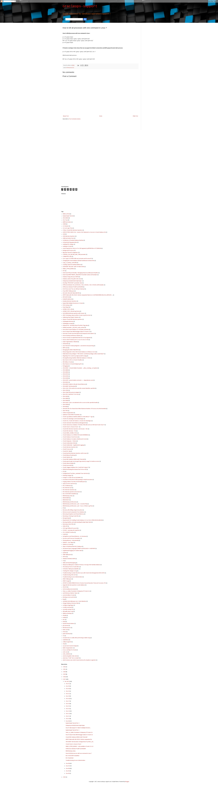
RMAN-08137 (66, 500)
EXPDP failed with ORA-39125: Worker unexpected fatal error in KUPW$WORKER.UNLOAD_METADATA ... (88, 295)
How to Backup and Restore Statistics (72, 335)
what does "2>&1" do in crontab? (71, 658)
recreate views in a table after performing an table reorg (76, 637)
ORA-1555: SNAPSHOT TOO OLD (71, 394)
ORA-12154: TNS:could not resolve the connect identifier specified (79, 388)
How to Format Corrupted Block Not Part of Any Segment (77, 337)
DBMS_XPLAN (66, 214)
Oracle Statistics (67, 457)
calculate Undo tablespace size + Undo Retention (74, 601)
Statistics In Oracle (67, 544)
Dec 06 (68, 768)
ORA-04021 (65, 382)
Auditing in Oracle (67, 246)
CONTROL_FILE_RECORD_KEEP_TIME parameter (74, 254)
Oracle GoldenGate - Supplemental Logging (73, 445)
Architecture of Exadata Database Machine (73, 240)
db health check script (68, 611)
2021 (64, 669)
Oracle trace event (67, 465)
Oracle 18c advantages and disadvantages (73, 418)
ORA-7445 (65, 410)
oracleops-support (80, 6)
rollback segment (67, 642)
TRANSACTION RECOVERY (69, 558)
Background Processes (68, 250)
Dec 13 (68, 711)
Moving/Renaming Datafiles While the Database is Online (76, 358)
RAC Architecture (67, 485)
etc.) (64, 619)
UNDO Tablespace (67, 579)
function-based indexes (68, 623)
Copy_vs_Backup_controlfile (70, 262)
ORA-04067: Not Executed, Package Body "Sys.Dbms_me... (80, 741)
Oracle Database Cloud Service (70, 437)
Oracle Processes (67, 449)
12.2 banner (66, 226)
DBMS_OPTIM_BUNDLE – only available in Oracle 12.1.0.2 (79, 746)
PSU (64, 471)
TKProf (64, 556)
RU (63, 508)
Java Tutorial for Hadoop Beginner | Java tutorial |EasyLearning (78, 345)
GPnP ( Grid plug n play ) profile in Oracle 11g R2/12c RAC (76, 315)
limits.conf (65, 629)
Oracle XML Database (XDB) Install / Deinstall (73, 459)
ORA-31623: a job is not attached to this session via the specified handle (80, 402)
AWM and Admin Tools (68, 238)
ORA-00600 (65, 370)
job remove (65, 625)
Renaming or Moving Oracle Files (71, 516)
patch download (67, 633)
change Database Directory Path (70, 603)
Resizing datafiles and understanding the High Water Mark (77, 522)
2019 (64, 674)
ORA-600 (65, 406)
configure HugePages (68, 605)
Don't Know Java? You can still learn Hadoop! (73, 289)
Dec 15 (68, 706)
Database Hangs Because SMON (71, 276)
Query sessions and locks (69, 483)
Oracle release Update (68, 463)
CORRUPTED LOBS (67, 256)
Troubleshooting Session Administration (72, 577)
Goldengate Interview (68, 321)
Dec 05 (68, 771)
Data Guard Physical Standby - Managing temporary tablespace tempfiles (80, 272)
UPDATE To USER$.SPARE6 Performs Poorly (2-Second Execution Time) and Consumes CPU (84, 583)
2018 (64, 676)
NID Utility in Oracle (67, 362)
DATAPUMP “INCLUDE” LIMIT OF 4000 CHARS (73, 266)
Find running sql (67, 305)
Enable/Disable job (67, 299)
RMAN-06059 (66, 498)
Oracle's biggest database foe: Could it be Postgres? (75, 467)
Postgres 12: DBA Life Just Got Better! (72, 477)
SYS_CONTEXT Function (68, 532)
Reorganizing (66, 518)
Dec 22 (68, 691)
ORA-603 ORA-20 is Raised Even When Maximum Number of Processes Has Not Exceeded (84, 408)
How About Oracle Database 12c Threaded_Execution (76, 329)
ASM (64, 234)
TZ (63, 560)
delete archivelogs (67, 613)
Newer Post (66, 116)
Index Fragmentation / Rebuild (70, 341)
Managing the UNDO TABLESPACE (71, 349)
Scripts (64, 534)
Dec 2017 (67, 681)
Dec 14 (68, 708)
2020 (64, 671)
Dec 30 (68, 686)
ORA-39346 (65, 404)
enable (64, 617)
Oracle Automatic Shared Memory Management (74, 423)
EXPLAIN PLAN (66, 297)
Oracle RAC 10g (66, 451)
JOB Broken (65, 343)
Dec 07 (68, 766)
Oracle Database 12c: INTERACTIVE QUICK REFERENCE (75, 435)
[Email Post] (78, 65)
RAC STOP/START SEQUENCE (69, 493)
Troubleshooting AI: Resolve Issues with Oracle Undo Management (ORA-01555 (83, 573)
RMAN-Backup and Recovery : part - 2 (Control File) (75, 504)
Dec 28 (68, 688)
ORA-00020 (65, 218)
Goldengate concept (68, 323)
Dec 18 (68, 698)
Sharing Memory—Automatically (71, 540)
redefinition (66, 639)
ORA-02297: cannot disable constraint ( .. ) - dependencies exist (78, 380)
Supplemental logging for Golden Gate (72, 550)
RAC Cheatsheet (69, 758)
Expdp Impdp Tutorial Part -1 (72, 730)
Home (100, 116)
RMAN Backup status (68, 495)
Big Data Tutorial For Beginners (70, 252)
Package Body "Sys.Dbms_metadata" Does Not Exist (75, 473)
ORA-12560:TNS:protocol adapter (71, 392)
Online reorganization (68, 412)
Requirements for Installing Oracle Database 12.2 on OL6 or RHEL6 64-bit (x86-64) (82, 520)
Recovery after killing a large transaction (72, 510)
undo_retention (66, 654)
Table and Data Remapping (69, 562)
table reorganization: (68, 648)
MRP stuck (65, 347)
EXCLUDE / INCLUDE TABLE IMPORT (71, 293)
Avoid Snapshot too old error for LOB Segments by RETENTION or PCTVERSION (82, 248)
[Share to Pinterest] (87, 65)
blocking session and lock (69, 597)
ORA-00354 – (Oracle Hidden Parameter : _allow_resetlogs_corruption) (80, 368)
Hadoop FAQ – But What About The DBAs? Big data (75, 325)
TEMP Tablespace (67, 554)
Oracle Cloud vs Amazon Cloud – (71, 427)
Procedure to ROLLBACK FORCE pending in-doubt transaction (77, 479)
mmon (64, 631)
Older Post (135, 116)
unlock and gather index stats (70, 656)
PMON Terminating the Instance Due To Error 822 (74, 469)
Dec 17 (68, 701)
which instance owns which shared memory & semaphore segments (79, 660)
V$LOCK (65, 587)
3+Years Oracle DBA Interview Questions (72, 230)
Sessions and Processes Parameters (71, 538)
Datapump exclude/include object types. (72, 281)
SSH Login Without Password (70, 528)
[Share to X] (84, 65)
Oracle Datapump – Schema (69, 441)
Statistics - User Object (68, 542)
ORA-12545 (65, 390)
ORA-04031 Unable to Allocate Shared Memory (74, 384)
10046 (64, 224)
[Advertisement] (149, 51)
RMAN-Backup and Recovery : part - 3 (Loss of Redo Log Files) (78, 506)
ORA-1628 (65, 396)
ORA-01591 (65, 376)
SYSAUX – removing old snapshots (71, 530)
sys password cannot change (70, 646)
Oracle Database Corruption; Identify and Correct (75, 439)
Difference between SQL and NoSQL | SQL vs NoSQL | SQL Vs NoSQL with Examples (83, 285)
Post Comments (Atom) (74, 119)
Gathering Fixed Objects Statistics (71, 317)
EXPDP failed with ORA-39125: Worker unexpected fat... (79, 739)
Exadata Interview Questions (70, 301)
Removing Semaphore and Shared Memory (73, 514)
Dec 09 (68, 721)
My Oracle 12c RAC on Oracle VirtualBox (72, 360)
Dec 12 (68, 713)
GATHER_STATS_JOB (67, 309)
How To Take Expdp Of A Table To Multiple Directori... (78, 728)
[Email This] (81, 65)
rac (63, 635)
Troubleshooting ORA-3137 (69, 575)
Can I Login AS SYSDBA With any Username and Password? (77, 258)
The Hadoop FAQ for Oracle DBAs (71, 566)
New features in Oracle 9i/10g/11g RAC (72, 364)
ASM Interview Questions (69, 236)
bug (64, 599)
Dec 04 (68, 773)
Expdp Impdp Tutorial (68, 216)
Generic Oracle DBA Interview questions (72, 319)
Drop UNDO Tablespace (68, 291)
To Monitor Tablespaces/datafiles (71, 568)
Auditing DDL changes (68, 244)
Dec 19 (68, 696)
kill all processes (70, 67)
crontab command (67, 607)
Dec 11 (68, 716)
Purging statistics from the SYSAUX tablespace (74, 481)
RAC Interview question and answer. (71, 491)
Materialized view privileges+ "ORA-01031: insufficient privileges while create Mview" (83, 353)
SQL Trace (65, 220)
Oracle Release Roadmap (69, 455)
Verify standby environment (69, 589)
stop (64, 643)
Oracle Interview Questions (69, 447)
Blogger (127, 781)
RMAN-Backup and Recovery (69, 502)
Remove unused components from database (73, 512)
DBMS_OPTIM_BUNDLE (68, 268)
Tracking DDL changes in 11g (70, 571)
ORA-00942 (65, 372)
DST (64, 270)
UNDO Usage (66, 581)
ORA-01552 (65, 374)
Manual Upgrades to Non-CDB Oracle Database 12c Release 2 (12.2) (79, 352)
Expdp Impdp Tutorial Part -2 (72, 723)
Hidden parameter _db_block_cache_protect (73, 327)
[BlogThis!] (82, 65)
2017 (64, 679)
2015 (64, 777)
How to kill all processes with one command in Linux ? (79, 753)
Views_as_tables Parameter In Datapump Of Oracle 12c (76, 591)
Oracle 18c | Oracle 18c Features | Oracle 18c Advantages (77, 420)
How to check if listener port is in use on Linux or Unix (75, 339)
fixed (64, 621)
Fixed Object (66, 307)
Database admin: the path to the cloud (72, 279)
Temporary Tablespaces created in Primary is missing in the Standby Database (81, 564)
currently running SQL (68, 609)
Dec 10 (68, 718)
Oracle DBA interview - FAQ (69, 431)
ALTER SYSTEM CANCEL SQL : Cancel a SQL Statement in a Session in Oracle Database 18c (84, 232)
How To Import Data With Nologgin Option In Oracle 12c (76, 331)
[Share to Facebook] (86, 65)
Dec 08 (68, 763)
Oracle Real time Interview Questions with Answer (75, 453)
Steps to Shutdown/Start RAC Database (72, 546)
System (64, 552)
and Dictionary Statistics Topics (70, 593)
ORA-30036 (65, 400)
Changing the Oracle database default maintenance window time (78, 260)
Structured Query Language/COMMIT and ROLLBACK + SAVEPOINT (79, 548)
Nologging (65, 366)
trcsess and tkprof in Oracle (69, 650)
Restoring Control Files (68, 524)
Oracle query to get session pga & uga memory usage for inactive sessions (81, 461)
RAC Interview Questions (69, 489)
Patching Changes (67, 475)
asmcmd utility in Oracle (68, 595)
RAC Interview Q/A (67, 487)
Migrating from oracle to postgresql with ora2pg (75, 356)
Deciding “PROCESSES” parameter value (72, 283)
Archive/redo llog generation (70, 242)
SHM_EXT (65, 526)
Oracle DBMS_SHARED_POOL (70, 433)
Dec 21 (68, 693)
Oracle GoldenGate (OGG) (69, 443)
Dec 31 (68, 683)
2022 (64, 666)
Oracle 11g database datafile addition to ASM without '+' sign (78, 416)
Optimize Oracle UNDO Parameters (71, 414)
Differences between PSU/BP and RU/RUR (73, 287)
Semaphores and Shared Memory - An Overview (74, 536)
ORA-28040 (65, 398)
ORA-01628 (65, 378)
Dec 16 (68, 703)
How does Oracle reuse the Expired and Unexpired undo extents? (78, 333)
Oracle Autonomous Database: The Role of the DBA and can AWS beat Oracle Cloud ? (83, 424)
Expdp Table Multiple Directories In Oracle (73, 303)
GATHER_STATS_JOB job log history (71, 311)
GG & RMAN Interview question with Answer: (73, 313)
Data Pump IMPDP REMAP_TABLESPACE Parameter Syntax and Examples (80, 274)
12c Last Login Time (67, 228)
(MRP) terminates (67, 222)
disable (64, 615)
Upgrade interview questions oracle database (74, 585)
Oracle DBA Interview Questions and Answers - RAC (75, 429)
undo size (65, 652)
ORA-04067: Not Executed (69, 386)
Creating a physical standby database (72, 264)
